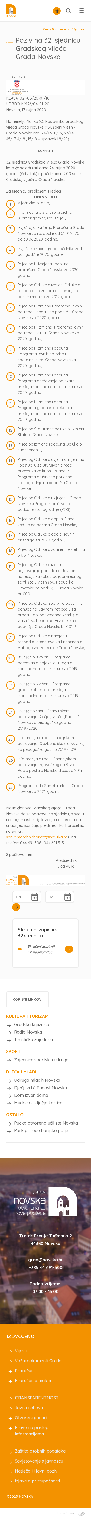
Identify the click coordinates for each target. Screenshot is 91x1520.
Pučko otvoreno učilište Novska (46, 1123)
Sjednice (79, 29)
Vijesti (21, 1351)
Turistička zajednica (33, 1039)
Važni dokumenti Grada (38, 1360)
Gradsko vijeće (61, 29)
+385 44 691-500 (45, 1267)
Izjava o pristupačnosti (37, 1481)
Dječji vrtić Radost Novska (40, 1087)
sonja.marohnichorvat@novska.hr (36, 837)
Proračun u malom (33, 1380)
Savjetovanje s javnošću (39, 1461)
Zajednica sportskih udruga (41, 1060)
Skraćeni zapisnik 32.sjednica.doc (41, 949)
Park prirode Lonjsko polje (41, 1130)
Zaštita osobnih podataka (40, 1451)
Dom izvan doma (31, 1095)
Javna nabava (29, 1407)
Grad (46, 29)
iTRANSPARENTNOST (36, 1398)
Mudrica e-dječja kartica (38, 1102)
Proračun (24, 1370)
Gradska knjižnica (31, 1024)
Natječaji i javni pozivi (36, 1471)
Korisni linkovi (27, 999)
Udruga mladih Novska (37, 1080)
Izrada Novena (66, 1513)
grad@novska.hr (45, 1259)
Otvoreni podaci (31, 1417)
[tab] (27, 999)
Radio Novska (28, 1032)
